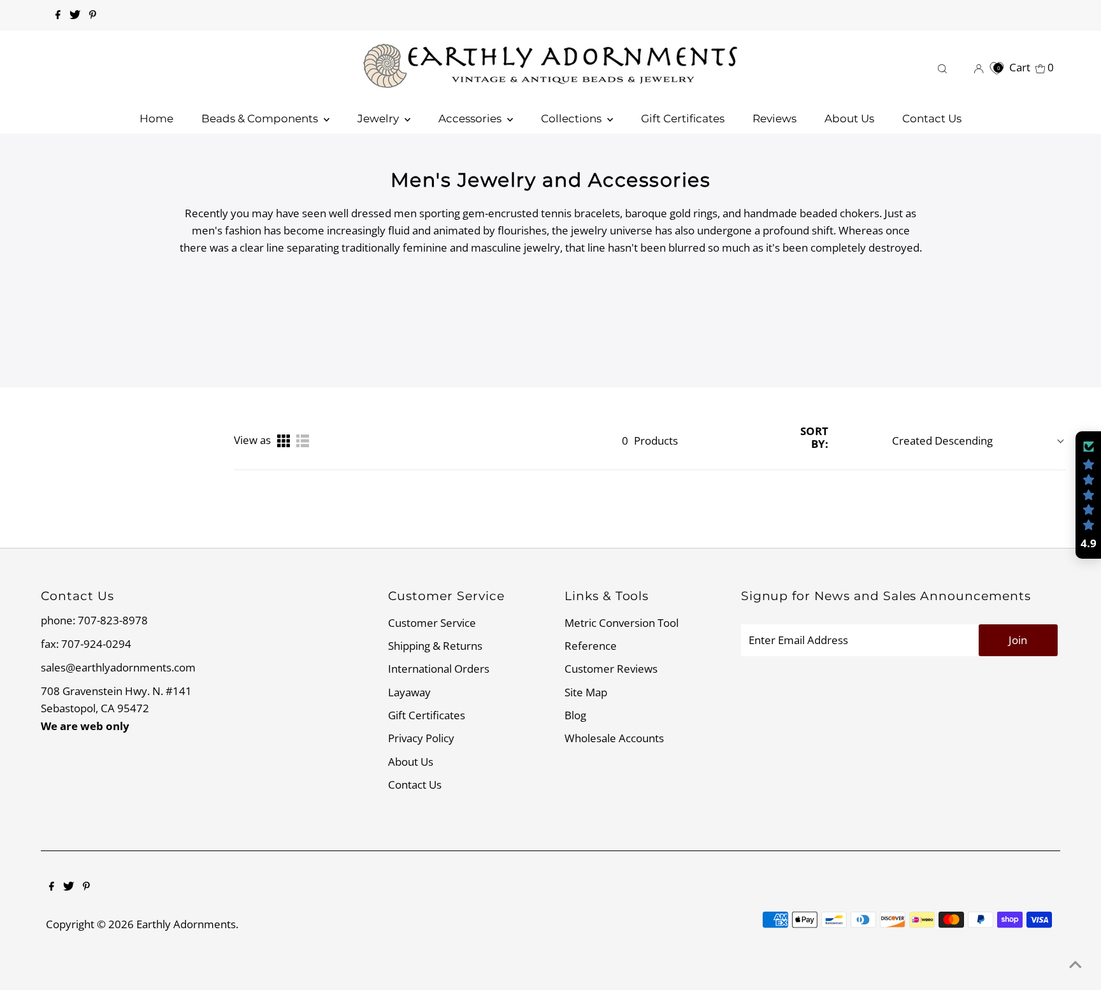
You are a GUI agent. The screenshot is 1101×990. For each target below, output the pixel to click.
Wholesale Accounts (614, 738)
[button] (1088, 495)
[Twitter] (74, 15)
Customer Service (432, 622)
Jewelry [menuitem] (379, 118)
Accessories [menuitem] (471, 118)
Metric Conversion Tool (622, 622)
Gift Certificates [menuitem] (682, 118)
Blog (575, 715)
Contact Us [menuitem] (931, 118)
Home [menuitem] (156, 118)
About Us (410, 761)
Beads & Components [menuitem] (260, 118)
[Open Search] (942, 67)
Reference (591, 645)
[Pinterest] (92, 15)
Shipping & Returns (435, 645)
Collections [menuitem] (572, 118)
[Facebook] (58, 15)
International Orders (438, 668)
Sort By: (814, 438)
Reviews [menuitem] (774, 118)
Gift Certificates (426, 715)
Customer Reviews (611, 668)
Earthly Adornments (186, 924)
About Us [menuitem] (849, 118)
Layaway (409, 692)
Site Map (586, 692)
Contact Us (415, 784)
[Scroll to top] (1075, 964)
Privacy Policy (421, 738)
